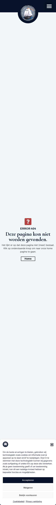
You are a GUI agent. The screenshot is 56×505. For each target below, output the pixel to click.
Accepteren (28, 480)
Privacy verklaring (34, 501)
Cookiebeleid (18, 501)
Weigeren (28, 487)
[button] (52, 444)
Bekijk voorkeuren (28, 495)
